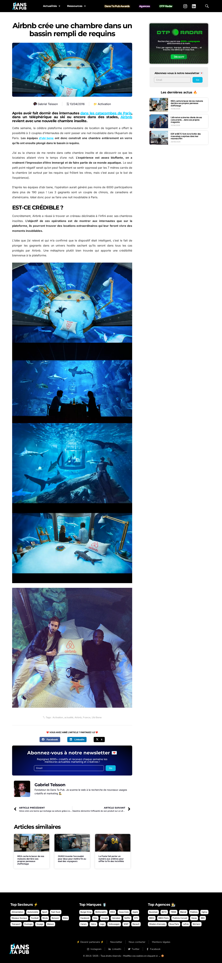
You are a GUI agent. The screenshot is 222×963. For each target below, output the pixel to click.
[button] (50, 739)
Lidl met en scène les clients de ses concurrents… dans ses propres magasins (186, 119)
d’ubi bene (46, 138)
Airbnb (126, 117)
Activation (104, 104)
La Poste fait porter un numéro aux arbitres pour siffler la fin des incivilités (111, 858)
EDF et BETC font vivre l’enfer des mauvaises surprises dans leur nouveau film (186, 136)
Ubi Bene (97, 717)
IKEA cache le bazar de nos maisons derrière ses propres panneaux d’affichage (30, 860)
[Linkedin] (194, 6)
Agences (144, 6)
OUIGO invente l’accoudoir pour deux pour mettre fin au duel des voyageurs (72, 858)
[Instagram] (185, 6)
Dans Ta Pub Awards (117, 6)
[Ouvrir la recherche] (207, 6)
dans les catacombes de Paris (105, 113)
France (87, 717)
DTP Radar (165, 6)
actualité (68, 717)
